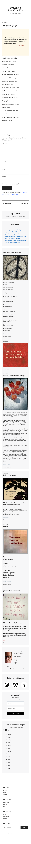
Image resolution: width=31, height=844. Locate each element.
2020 (9, 751)
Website (4, 176)
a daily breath (6, 814)
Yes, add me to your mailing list (12, 184)
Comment (5, 143)
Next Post (23, 203)
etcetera (5, 818)
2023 (9, 743)
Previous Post (8, 203)
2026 (9, 734)
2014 (9, 768)
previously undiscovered (11, 591)
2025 (9, 737)
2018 (9, 757)
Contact (5, 794)
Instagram (6, 802)
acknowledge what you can (12, 253)
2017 (9, 760)
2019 (9, 754)
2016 (9, 762)
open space (6, 816)
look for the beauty (9, 475)
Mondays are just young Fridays (14, 375)
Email (4, 169)
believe (5, 526)
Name (4, 162)
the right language (9, 25)
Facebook (5, 806)
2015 (9, 765)
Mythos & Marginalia (15, 9)
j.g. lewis (15, 214)
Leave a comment (7, 337)
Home (5, 790)
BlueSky (5, 804)
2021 (9, 748)
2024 (9, 740)
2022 (9, 745)
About (4, 792)
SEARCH (24, 827)
